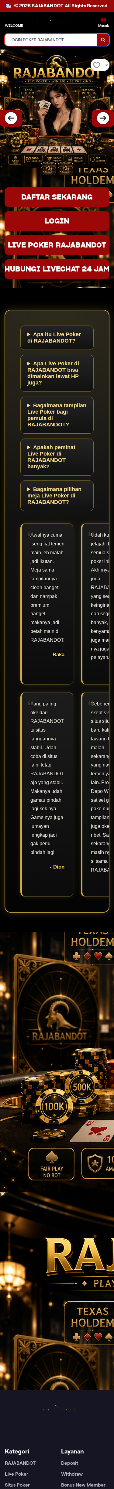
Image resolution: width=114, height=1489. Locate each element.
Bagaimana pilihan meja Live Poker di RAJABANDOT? (54, 495)
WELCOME (14, 25)
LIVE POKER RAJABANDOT (57, 245)
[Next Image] (103, 118)
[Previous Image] (11, 118)
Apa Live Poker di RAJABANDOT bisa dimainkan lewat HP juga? (53, 373)
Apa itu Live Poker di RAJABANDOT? (54, 337)
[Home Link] (51, 23)
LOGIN (57, 221)
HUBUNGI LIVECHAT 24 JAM (57, 269)
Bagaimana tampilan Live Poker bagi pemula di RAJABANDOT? (56, 415)
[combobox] (51, 40)
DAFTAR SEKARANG (57, 197)
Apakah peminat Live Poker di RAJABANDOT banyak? (51, 457)
